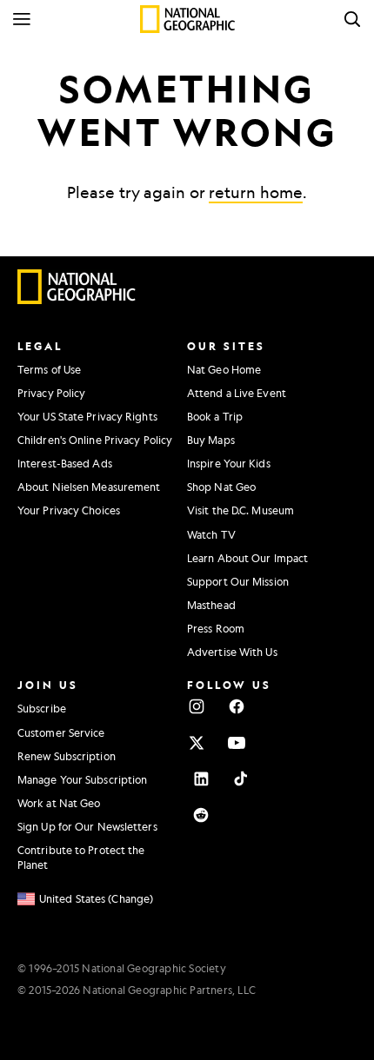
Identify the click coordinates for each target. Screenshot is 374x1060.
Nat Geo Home (224, 369)
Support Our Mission (238, 581)
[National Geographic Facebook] (236, 706)
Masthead (211, 605)
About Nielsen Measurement (89, 487)
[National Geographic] (187, 19)
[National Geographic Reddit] (201, 815)
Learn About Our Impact (247, 558)
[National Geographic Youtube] (236, 743)
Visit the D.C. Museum (240, 510)
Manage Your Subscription (82, 779)
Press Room (215, 628)
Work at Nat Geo (59, 803)
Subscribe (41, 708)
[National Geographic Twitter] (196, 743)
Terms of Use (49, 369)
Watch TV (211, 534)
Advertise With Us (232, 652)
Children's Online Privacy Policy (94, 440)
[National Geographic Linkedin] (201, 778)
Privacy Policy (51, 393)
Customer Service (61, 732)
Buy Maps (211, 440)
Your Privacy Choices (68, 510)
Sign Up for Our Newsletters (87, 826)
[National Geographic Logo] (77, 300)
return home (256, 192)
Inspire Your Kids (228, 463)
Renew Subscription (66, 756)
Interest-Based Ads (64, 463)
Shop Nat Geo (221, 487)
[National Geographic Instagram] (196, 706)
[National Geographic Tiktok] (241, 778)
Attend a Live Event (236, 393)
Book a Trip (215, 416)
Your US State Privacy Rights (87, 416)
